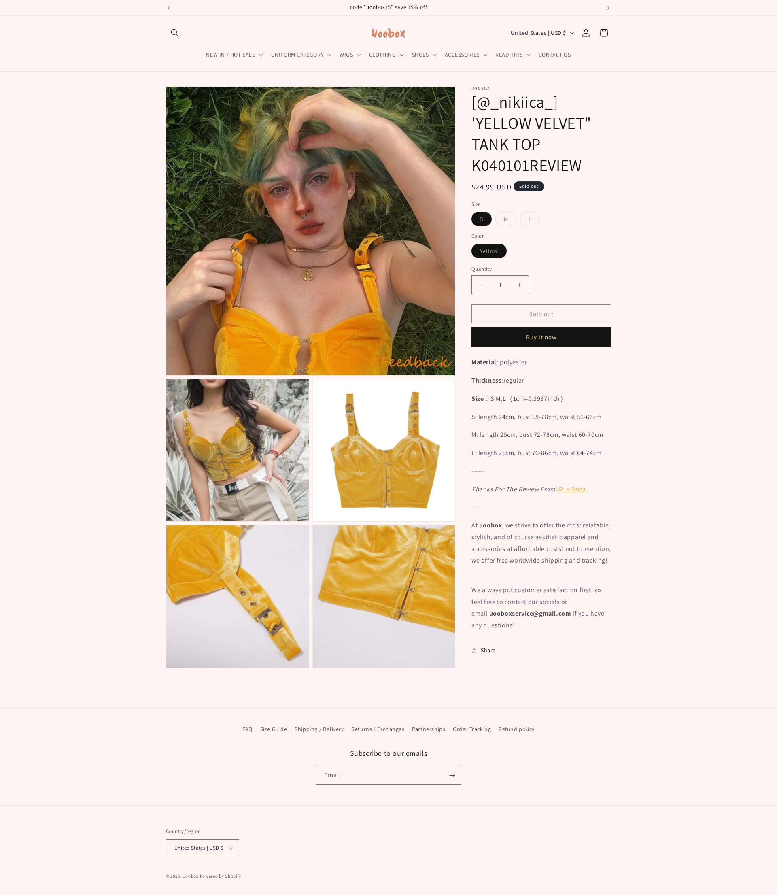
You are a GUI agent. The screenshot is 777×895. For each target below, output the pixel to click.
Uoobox (191, 876)
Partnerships (428, 729)
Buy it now (541, 337)
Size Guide (273, 729)
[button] (175, 33)
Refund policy (517, 729)
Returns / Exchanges (377, 729)
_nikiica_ (576, 489)
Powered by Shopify (221, 876)
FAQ (247, 729)
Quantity (481, 269)
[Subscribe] (452, 775)
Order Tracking (472, 729)
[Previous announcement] (169, 7)
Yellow (493, 252)
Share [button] (488, 650)
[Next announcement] (608, 7)
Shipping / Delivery (319, 729)
